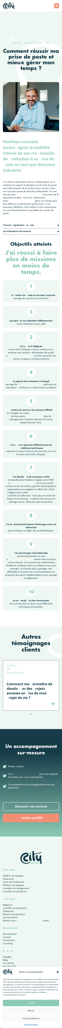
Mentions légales (31, 1024)
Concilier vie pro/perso (15, 891)
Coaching (8, 943)
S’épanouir (8, 879)
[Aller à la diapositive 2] (31, 714)
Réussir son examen (26, 920)
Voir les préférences (31, 1019)
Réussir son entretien (14, 914)
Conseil (7, 937)
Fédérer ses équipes (13, 876)
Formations (9, 940)
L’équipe (7, 957)
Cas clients (8, 963)
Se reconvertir (10, 917)
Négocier (7, 905)
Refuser (31, 1011)
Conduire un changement (16, 888)
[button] (57, 972)
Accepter (31, 1003)
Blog (5, 960)
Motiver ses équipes (13, 885)
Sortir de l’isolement (13, 882)
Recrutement (10, 934)
